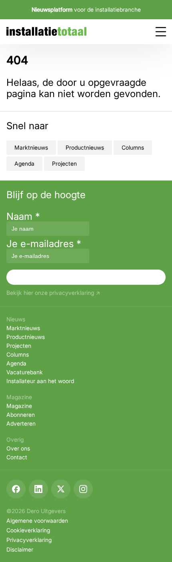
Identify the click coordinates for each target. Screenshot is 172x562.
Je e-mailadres (43, 244)
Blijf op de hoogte (46, 195)
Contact (16, 457)
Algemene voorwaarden (37, 520)
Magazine (19, 405)
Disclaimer (19, 549)
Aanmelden (86, 277)
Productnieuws (85, 147)
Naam (23, 216)
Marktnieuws (31, 147)
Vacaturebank (24, 372)
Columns (133, 147)
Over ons (18, 448)
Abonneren (20, 414)
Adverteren (21, 423)
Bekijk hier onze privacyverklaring (50, 293)
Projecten (64, 163)
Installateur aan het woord (40, 380)
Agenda (24, 163)
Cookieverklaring (28, 530)
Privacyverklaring (29, 539)
